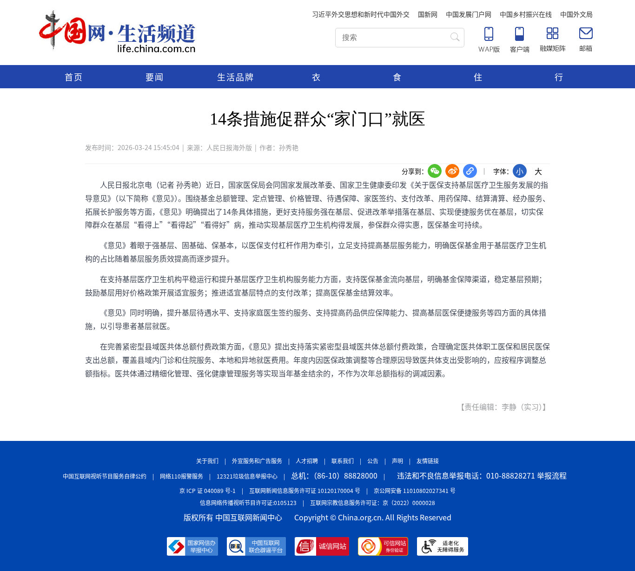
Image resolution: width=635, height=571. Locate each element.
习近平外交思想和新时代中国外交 (361, 14)
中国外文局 (576, 14)
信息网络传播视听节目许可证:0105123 (248, 502)
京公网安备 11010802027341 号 (415, 490)
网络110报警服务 (181, 476)
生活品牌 (235, 77)
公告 (372, 461)
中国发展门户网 (468, 14)
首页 (74, 77)
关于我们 (207, 461)
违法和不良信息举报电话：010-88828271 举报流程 (482, 475)
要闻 (155, 77)
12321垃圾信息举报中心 (247, 476)
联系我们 (342, 461)
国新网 (427, 14)
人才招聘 (307, 461)
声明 (397, 461)
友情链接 (428, 461)
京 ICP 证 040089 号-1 (207, 490)
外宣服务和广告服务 (257, 461)
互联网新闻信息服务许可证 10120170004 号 (304, 490)
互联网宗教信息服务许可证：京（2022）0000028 (372, 502)
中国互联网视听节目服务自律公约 (104, 476)
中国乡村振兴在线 (526, 14)
